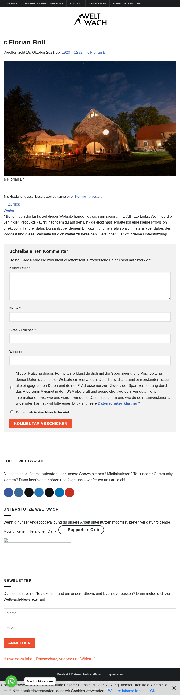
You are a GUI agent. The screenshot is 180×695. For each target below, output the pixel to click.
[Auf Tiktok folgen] (157, 3)
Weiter (11, 210)
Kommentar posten (88, 196)
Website (15, 351)
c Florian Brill (98, 52)
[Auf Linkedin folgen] (166, 3)
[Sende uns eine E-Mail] (49, 492)
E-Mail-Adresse (22, 330)
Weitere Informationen (126, 691)
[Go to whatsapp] (11, 681)
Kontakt (62, 674)
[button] (6, 19)
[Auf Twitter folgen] (161, 3)
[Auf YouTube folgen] (170, 3)
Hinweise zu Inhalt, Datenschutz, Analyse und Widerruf (49, 659)
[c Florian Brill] (90, 118)
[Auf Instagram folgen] (152, 3)
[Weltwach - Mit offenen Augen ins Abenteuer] (90, 19)
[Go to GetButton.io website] (11, 690)
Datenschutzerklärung (87, 674)
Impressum (114, 674)
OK (153, 691)
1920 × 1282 (72, 52)
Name (14, 308)
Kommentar (19, 268)
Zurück (12, 204)
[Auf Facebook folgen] (148, 3)
